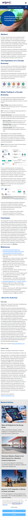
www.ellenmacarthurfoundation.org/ (11, 250)
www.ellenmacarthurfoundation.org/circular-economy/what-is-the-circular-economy (13, 252)
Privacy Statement (16, 503)
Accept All (14, 514)
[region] (14, 507)
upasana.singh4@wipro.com (7, 395)
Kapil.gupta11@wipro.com (18, 343)
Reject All (14, 510)
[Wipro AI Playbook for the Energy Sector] (14, 414)
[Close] (25, 500)
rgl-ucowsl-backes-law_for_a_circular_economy (14, 281)
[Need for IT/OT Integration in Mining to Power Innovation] (14, 478)
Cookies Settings (14, 507)
